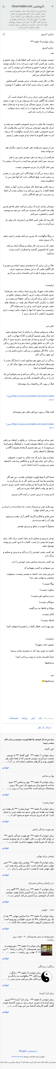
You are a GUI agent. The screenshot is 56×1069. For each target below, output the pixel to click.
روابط (25, 718)
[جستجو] (3, 7)
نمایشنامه (13, 718)
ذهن (33, 718)
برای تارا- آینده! (46, 993)
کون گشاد (49, 749)
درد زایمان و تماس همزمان (41, 883)
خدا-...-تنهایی (47, 909)
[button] (3, 34)
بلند (40, 718)
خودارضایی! (48, 802)
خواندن (5, 767)
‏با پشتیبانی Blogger (28, 1051)
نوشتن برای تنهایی (45, 856)
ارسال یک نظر (44, 727)
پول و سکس (48, 775)
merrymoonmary (17, 1057)
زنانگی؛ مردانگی (46, 966)
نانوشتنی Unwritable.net (28, 6)
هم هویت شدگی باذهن (43, 829)
